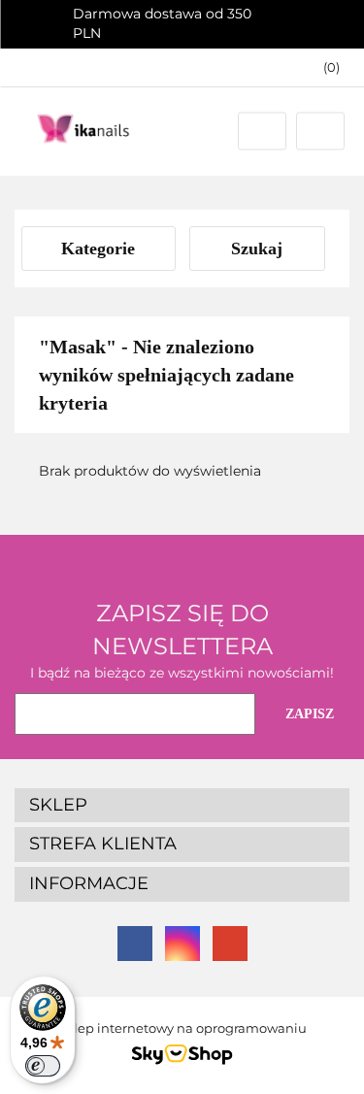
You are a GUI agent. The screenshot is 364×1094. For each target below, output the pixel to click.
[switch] (42, 1066)
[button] (322, 67)
